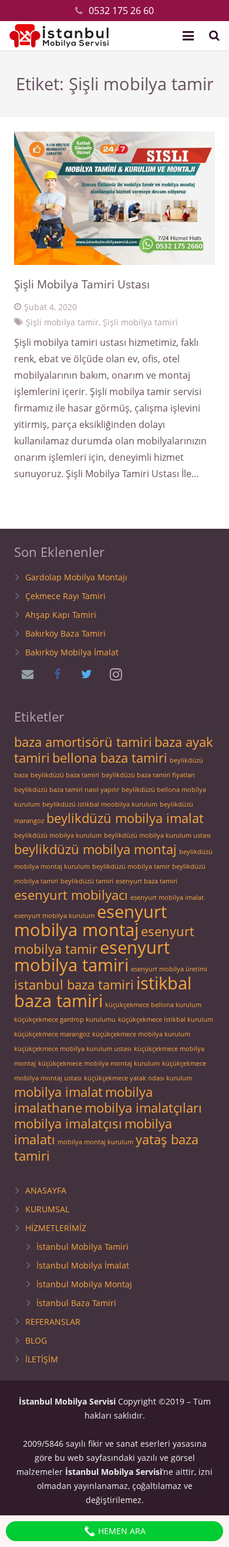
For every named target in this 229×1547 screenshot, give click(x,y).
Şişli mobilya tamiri (140, 322)
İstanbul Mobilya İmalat (82, 1265)
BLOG (36, 1340)
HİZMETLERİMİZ (55, 1227)
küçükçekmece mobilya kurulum (141, 1034)
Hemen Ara (121, 1530)
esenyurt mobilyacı (71, 894)
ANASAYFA (45, 1190)
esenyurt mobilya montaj (90, 920)
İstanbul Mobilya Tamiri (82, 1246)
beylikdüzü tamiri (86, 881)
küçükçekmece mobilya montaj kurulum (99, 1063)
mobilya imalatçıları (143, 1107)
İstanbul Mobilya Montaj (84, 1284)
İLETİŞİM (41, 1359)
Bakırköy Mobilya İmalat (72, 652)
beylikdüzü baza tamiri (65, 775)
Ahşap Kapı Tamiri (60, 614)
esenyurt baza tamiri (146, 881)
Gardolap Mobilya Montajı (76, 577)
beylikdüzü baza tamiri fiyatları (148, 775)
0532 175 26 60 (121, 10)
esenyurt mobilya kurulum (54, 916)
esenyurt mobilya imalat (167, 897)
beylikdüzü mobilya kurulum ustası (157, 835)
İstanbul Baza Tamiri (76, 1302)
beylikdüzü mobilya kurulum (58, 835)
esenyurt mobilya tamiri (92, 956)
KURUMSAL (47, 1209)
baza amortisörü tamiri (83, 741)
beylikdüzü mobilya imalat (125, 818)
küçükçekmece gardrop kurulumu (65, 1019)
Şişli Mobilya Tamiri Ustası (82, 284)
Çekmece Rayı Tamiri (65, 595)
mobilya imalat (58, 1091)
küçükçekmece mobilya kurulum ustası (73, 1049)
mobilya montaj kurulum (95, 1142)
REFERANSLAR (52, 1321)
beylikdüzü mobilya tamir (131, 866)
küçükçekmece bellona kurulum (153, 1005)
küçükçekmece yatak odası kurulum (138, 1078)
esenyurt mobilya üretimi (169, 969)
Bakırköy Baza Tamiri (65, 633)
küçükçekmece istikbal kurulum (165, 1019)
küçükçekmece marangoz (52, 1034)
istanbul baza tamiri (74, 984)
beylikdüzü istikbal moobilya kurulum (99, 804)
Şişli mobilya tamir (62, 322)
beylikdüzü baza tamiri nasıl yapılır (66, 790)
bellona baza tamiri (109, 757)
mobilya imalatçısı (68, 1123)
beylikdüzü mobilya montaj (95, 849)
